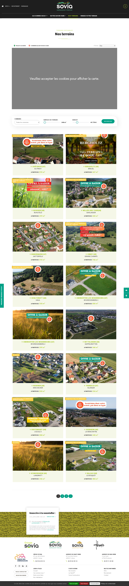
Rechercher (108, 121)
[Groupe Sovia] (31, 545)
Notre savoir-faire (38, 575)
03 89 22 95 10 (40, 561)
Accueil (35, 571)
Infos (105, 571)
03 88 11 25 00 (108, 561)
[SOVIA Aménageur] (64, 6)
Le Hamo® (72, 573)
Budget (75, 120)
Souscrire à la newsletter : (42, 513)
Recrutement (107, 573)
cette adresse (50, 529)
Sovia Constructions (74, 575)
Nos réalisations (37, 577)
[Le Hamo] (99, 545)
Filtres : (96, 45)
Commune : (18, 119)
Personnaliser (94, 583)
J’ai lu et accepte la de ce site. (41, 522)
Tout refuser (84, 583)
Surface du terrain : (51, 120)
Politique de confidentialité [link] (108, 583)
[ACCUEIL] (3, 6)
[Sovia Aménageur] (55, 544)
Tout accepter (73, 583)
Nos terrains (72, 571)
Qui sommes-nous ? (38, 573)
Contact (106, 575)
